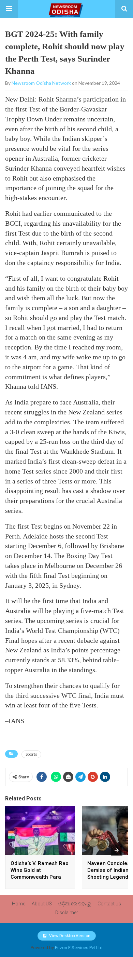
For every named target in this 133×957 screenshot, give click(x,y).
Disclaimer (66, 912)
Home (18, 903)
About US (42, 903)
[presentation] (116, 850)
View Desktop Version (69, 935)
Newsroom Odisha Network (41, 83)
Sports (31, 754)
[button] (9, 9)
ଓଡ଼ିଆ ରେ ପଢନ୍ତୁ (74, 903)
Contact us (109, 903)
